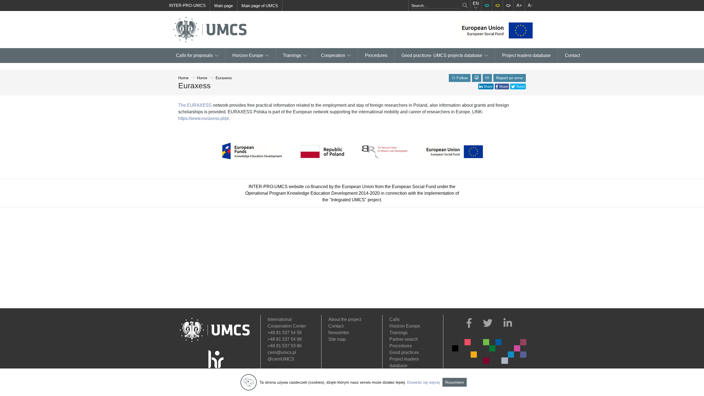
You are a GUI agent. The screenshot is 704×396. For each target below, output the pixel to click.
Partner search (403, 339)
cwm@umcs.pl (282, 352)
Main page (223, 6)
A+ (519, 5)
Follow (461, 78)
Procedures (376, 55)
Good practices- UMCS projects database (442, 55)
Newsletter (338, 332)
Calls (394, 319)
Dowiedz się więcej (423, 382)
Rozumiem (454, 382)
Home (183, 78)
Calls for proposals (194, 55)
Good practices (404, 352)
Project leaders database (526, 55)
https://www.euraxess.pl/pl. (204, 118)
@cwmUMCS (281, 359)
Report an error (509, 78)
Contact (572, 55)
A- (530, 5)
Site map (337, 339)
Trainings (292, 55)
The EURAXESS (195, 105)
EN (476, 3)
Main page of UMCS (259, 6)
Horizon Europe (404, 326)
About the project (344, 319)
